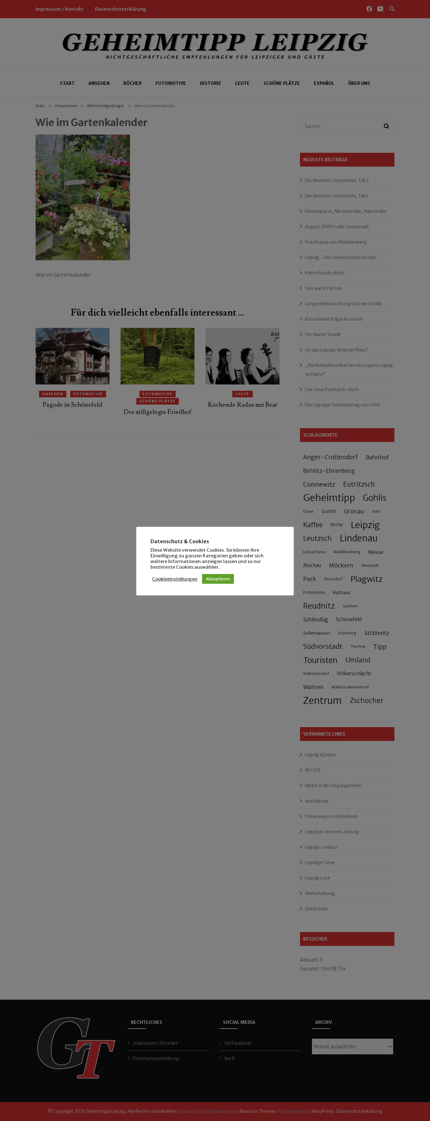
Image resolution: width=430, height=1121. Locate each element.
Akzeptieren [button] (218, 579)
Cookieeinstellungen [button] (174, 579)
